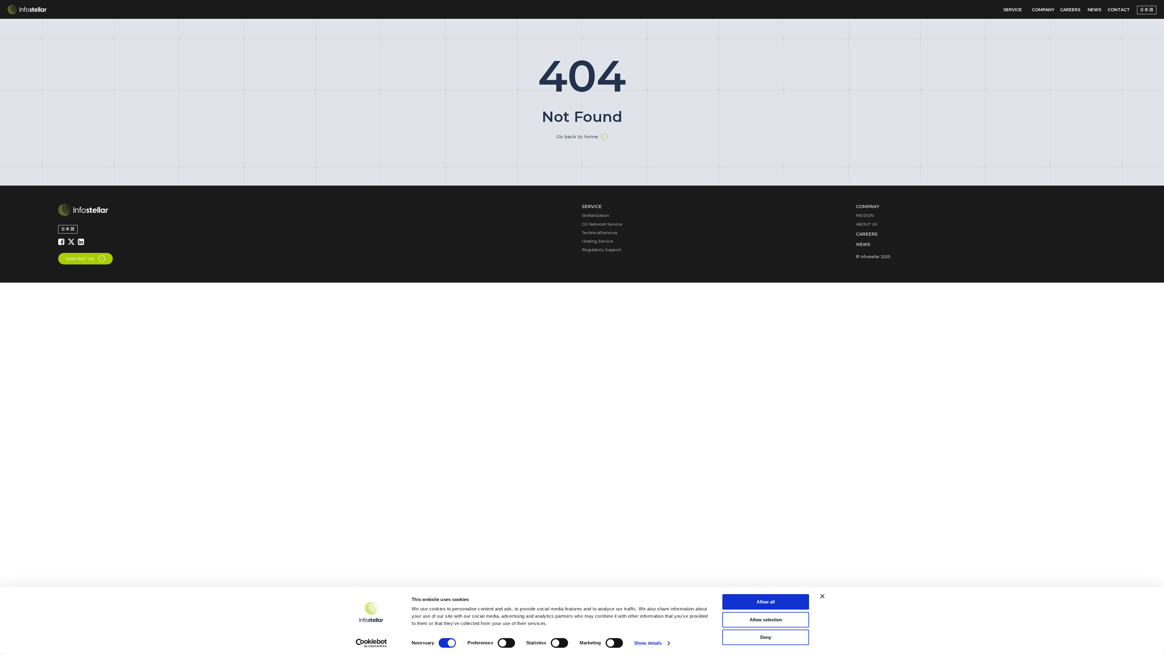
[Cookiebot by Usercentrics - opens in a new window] (371, 643)
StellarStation (595, 215)
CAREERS (1070, 9)
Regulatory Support (601, 249)
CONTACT (1119, 9)
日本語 (1147, 10)
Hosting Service (597, 241)
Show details (648, 643)
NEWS (1094, 9)
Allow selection (766, 619)
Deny (765, 637)
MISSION (865, 215)
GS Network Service (602, 224)
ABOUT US (867, 224)
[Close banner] (822, 596)
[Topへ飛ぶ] (83, 210)
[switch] (506, 643)
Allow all (766, 601)
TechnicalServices (599, 232)
